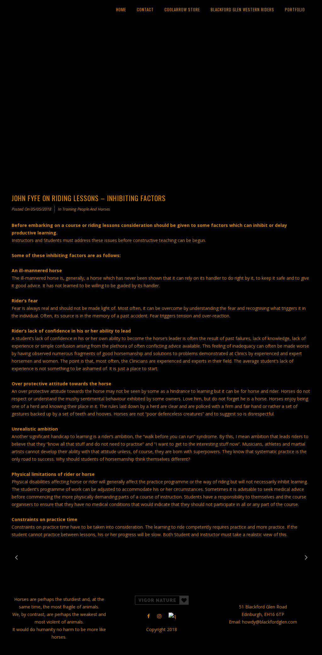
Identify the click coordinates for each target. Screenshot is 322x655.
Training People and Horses (86, 209)
